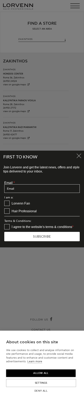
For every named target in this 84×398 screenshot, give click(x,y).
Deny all (41, 390)
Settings (41, 383)
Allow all (40, 373)
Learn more (34, 361)
